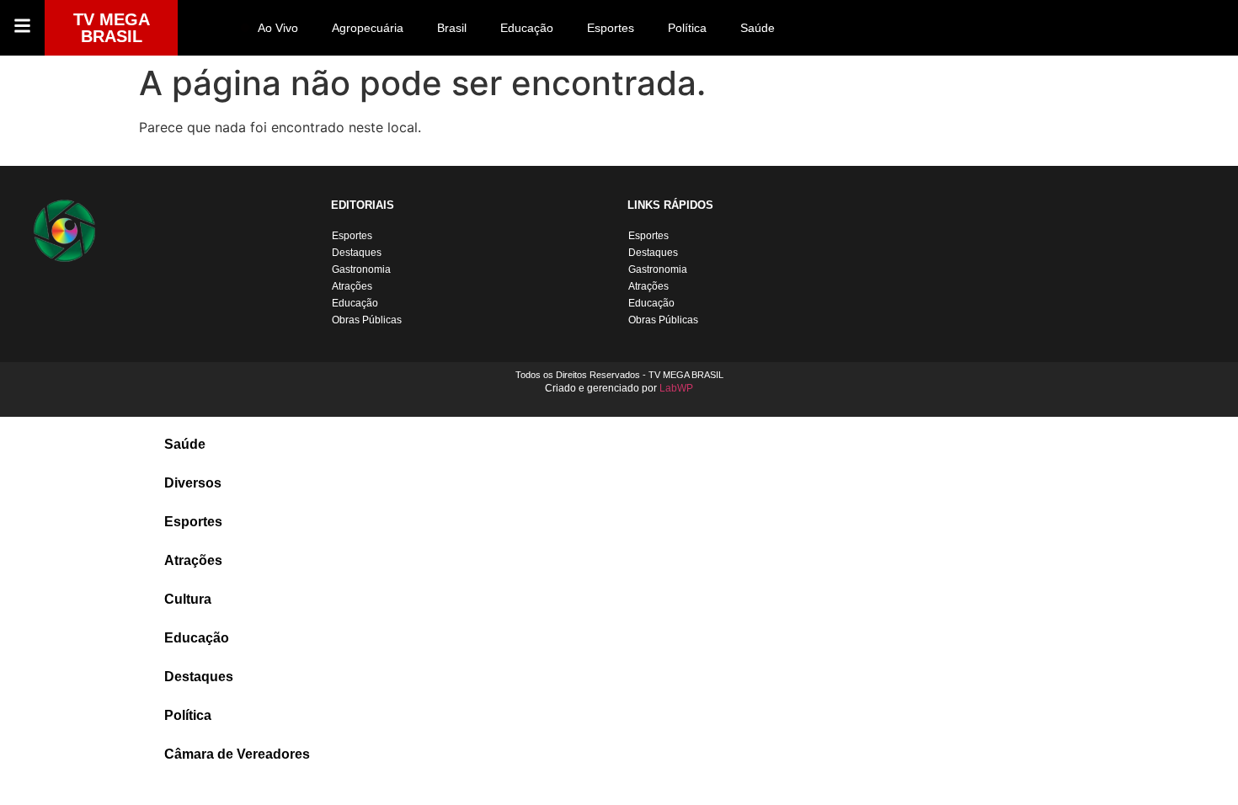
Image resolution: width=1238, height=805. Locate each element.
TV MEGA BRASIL (111, 27)
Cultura (187, 599)
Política (687, 28)
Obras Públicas (367, 320)
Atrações (352, 286)
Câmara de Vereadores (237, 754)
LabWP (676, 388)
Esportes (610, 28)
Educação (526, 28)
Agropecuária (367, 28)
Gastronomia (361, 269)
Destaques (357, 253)
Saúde (757, 28)
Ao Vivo (278, 28)
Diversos (192, 483)
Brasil (452, 28)
